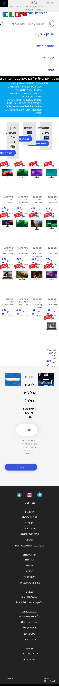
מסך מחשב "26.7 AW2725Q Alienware (37, 252)
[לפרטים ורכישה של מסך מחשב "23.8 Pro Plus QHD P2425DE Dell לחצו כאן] (22, 181)
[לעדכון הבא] (1, 78)
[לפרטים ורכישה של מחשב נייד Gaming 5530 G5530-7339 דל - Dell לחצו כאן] (7, 283)
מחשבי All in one (30, 622)
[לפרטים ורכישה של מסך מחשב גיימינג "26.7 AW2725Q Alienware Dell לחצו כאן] (36, 232)
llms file (9, 679)
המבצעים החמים (29, 596)
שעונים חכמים (29, 628)
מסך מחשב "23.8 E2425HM (37, 199)
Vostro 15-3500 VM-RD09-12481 (52, 354)
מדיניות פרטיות (30, 528)
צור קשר (29, 571)
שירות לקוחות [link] (29, 554)
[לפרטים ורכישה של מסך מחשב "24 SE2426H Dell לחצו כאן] (51, 181)
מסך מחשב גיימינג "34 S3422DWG (8, 250)
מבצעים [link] (29, 591)
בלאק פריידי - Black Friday (29, 602)
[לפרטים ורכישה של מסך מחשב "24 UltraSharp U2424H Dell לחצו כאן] (36, 283)
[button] (53, 209)
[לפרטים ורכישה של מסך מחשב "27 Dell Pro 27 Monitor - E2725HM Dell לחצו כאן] (51, 232)
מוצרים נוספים (38, 143)
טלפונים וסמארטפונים (29, 616)
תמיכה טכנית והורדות (34, 6)
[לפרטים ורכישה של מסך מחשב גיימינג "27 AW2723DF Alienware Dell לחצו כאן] (22, 283)
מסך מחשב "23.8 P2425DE (23, 199)
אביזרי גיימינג (29, 639)
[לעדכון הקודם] (57, 78)
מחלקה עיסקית (29, 516)
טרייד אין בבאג (29, 659)
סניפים (50, 70)
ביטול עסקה (15, 6)
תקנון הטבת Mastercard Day (29, 545)
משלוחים (29, 559)
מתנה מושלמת (45, 46)
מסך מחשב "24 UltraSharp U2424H (37, 303)
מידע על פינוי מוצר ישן (29, 582)
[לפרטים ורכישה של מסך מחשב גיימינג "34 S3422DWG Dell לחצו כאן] (7, 232)
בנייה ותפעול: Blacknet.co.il (49, 680)
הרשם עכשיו (21, 467)
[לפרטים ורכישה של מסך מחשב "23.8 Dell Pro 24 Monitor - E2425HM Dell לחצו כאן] (36, 181)
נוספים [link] (29, 648)
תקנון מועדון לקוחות (29, 534)
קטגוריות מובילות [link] (30, 611)
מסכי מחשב (29, 633)
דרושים (40, 9)
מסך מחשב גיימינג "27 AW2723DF (23, 302)
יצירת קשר (47, 58)
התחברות (50, 2)
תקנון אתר (29, 522)
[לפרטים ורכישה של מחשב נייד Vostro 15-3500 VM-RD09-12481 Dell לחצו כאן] (51, 334)
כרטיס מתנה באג (29, 653)
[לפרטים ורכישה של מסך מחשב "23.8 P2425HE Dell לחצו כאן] (51, 283)
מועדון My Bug (44, 34)
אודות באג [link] (29, 512)
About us (29, 9)
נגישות (29, 540)
